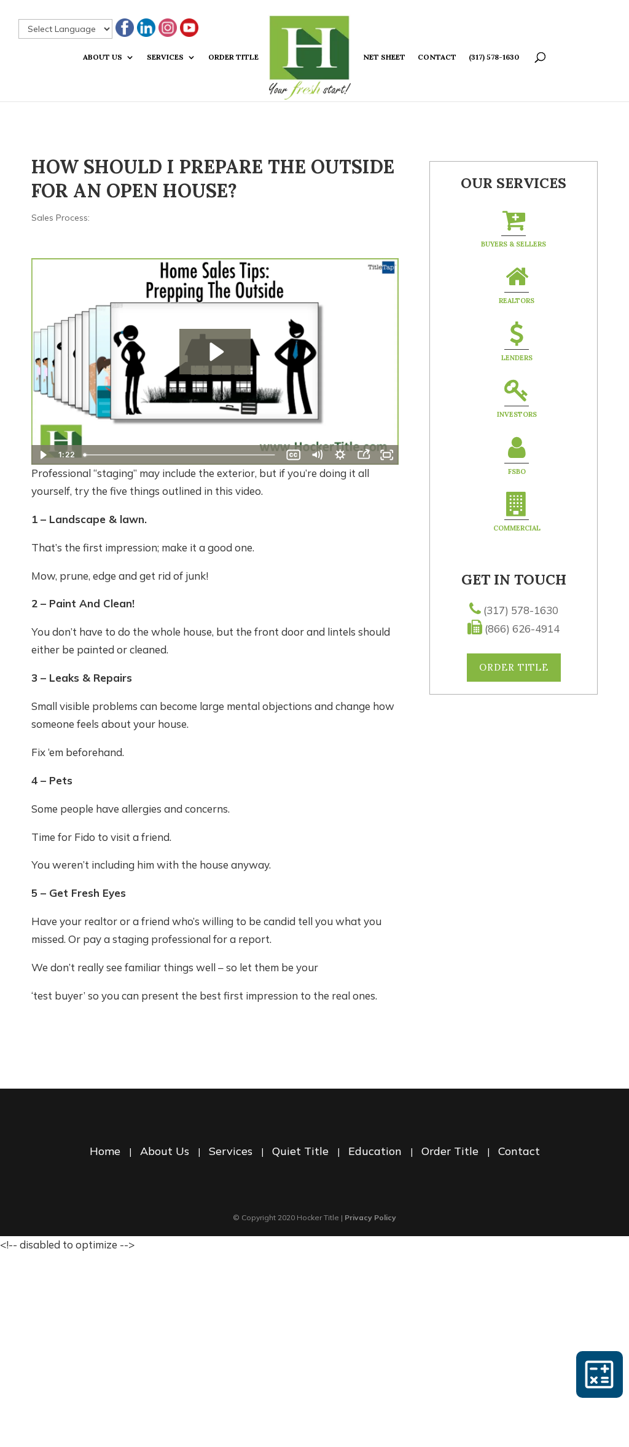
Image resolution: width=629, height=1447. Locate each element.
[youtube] (189, 28)
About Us (102, 57)
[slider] (180, 455)
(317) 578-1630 (494, 57)
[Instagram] (167, 28)
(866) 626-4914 (522, 628)
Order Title (233, 57)
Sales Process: (60, 217)
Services (165, 57)
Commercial (517, 528)
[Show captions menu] (293, 455)
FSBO (517, 471)
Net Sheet (384, 57)
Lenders (517, 357)
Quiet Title (300, 1151)
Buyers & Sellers (513, 244)
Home (105, 1151)
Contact (437, 57)
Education (375, 1151)
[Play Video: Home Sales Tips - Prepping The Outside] (215, 352)
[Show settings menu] (340, 455)
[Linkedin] (146, 28)
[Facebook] (124, 28)
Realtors (516, 300)
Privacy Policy (370, 1217)
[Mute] (317, 455)
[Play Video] (43, 455)
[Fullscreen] (387, 455)
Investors (517, 414)
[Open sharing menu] (363, 455)
